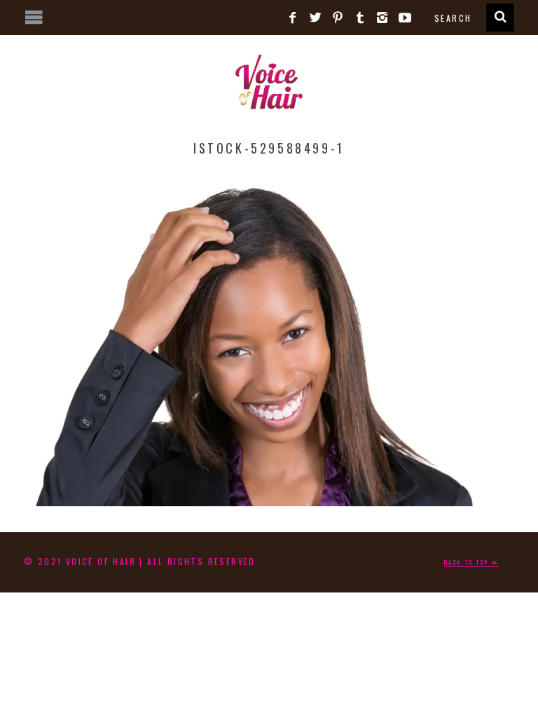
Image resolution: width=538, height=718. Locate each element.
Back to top (468, 562)
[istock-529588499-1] (269, 500)
